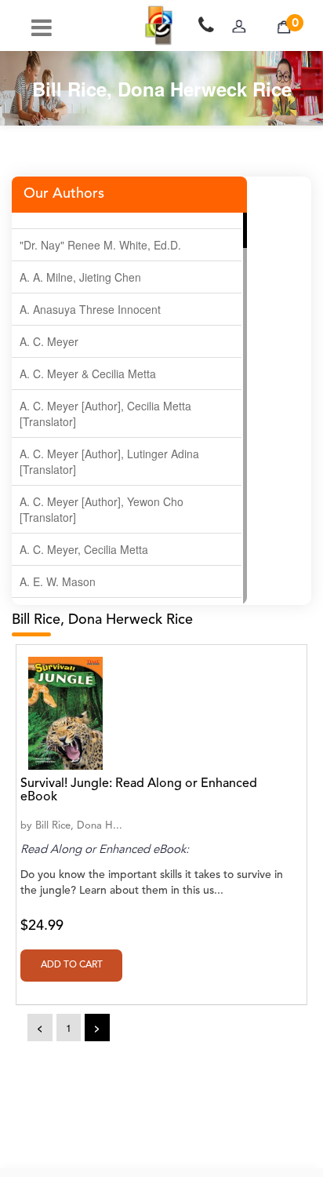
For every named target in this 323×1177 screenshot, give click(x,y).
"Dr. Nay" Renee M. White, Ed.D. (100, 245)
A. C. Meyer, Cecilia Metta (84, 549)
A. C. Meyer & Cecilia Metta (88, 373)
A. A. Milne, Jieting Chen (80, 277)
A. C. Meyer (49, 341)
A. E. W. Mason (58, 581)
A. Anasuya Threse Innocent (90, 309)
